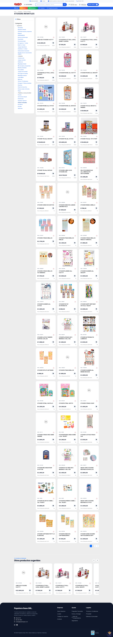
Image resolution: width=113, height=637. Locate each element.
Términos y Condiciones (92, 611)
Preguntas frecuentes (53, 8)
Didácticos (20, 61)
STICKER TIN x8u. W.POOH (44, 170)
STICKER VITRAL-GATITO (66, 403)
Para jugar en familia (23, 73)
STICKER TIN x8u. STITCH (66, 139)
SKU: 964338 (40, 531)
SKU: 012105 (40, 465)
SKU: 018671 (83, 465)
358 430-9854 (19, 619)
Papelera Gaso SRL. (23, 608)
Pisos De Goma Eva (22, 87)
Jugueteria (20, 11)
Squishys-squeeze (22, 100)
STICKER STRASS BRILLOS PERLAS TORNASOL (87, 238)
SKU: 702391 (62, 37)
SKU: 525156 (62, 531)
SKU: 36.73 (39, 432)
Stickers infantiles (27, 11)
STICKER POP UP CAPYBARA (45, 370)
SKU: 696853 (83, 167)
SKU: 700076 (40, 301)
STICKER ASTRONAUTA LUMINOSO (87, 337)
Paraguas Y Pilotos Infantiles (24, 83)
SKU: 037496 (40, 37)
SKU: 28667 (61, 301)
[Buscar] (65, 4)
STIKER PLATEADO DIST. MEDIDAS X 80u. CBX (66, 337)
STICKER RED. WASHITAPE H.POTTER (44, 468)
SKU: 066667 (83, 301)
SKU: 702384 (40, 70)
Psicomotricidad (22, 41)
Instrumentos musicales (23, 50)
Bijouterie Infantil (22, 29)
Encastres (20, 104)
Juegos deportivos (22, 47)
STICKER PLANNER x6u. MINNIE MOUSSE (87, 371)
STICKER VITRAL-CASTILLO (45, 403)
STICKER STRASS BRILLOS (44, 238)
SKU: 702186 (62, 103)
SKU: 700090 (62, 268)
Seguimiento (75, 620)
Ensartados (20, 39)
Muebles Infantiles (22, 67)
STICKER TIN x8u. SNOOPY (44, 139)
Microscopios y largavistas (24, 65)
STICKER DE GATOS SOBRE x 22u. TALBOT (45, 501)
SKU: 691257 (62, 400)
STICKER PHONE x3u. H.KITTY (67, 72)
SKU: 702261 (40, 136)
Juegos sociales (22, 60)
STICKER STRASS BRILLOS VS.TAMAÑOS (44, 271)
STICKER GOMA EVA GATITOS (45, 205)
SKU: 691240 (40, 400)
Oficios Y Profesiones (23, 81)
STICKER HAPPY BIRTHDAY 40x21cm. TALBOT (88, 304)
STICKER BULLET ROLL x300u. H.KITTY (88, 40)
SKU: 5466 (39, 498)
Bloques (20, 33)
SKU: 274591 (40, 202)
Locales (59, 614)
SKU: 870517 (40, 334)
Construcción (21, 58)
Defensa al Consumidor (92, 616)
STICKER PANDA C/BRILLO (87, 205)
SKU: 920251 (83, 202)
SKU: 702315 (62, 136)
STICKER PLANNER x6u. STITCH (44, 304)
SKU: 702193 (62, 70)
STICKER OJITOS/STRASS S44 (87, 435)
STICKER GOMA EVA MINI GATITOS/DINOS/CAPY (87, 534)
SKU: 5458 (61, 432)
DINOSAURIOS (21, 35)
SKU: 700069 (83, 268)
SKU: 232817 (83, 400)
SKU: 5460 (61, 498)
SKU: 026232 (83, 498)
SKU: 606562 (62, 235)
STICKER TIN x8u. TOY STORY (88, 139)
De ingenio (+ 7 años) (23, 43)
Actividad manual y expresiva (25, 31)
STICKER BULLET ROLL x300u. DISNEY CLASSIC (67, 40)
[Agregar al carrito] (53, 43)
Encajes (20, 106)
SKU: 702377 (83, 37)
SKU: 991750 (83, 334)
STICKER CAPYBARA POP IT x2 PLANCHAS (46, 534)
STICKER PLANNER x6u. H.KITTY (65, 271)
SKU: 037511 (62, 167)
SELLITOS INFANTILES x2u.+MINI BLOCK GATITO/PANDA (86, 172)
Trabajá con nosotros (62, 616)
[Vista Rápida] (53, 21)
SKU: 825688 (83, 235)
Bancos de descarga (23, 37)
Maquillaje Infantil (22, 63)
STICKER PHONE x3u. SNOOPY (89, 72)
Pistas (19, 90)
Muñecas (20, 79)
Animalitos (20, 27)
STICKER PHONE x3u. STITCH (45, 105)
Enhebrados (20, 98)
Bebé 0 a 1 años (21, 45)
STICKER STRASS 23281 (87, 403)
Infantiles (20, 56)
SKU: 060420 (62, 465)
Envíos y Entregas (76, 614)
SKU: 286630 (40, 367)
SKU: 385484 (62, 202)
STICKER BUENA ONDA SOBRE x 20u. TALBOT (67, 435)
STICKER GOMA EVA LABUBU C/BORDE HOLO (67, 205)
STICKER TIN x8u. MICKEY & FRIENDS (88, 106)
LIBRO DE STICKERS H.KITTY (45, 39)
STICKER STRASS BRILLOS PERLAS (66, 238)
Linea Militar (21, 77)
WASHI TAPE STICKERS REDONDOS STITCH (87, 501)
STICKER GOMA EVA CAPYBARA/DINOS (64, 534)
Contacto (43, 8)
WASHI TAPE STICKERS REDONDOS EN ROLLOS (87, 468)
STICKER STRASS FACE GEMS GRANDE (45, 435)
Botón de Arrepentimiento (77, 617)
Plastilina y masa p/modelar (24, 92)
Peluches (20, 85)
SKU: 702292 (83, 136)
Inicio (17, 8)
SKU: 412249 (83, 432)
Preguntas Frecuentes (77, 611)
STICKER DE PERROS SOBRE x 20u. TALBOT (67, 501)
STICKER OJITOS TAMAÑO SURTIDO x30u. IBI (44, 337)
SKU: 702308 (40, 167)
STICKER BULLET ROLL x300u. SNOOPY (45, 73)
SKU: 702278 (83, 103)
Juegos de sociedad (22, 71)
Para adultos (21, 69)
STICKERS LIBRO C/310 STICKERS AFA (65, 171)
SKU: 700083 (83, 367)
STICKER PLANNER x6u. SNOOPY (87, 271)
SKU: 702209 (83, 70)
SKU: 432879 (83, 531)
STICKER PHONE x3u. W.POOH (67, 105)
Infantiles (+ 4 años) (22, 48)
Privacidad (88, 614)
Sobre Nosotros (61, 611)
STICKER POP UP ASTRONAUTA (63, 304)
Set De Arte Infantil (22, 96)
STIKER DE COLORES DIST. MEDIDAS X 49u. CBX (66, 468)
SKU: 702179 (40, 103)
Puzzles (19, 94)
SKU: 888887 (40, 268)
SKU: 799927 (62, 367)
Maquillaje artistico (22, 75)
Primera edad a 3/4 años (23, 89)
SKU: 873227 (40, 235)
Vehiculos (20, 108)
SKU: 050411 (62, 334)
